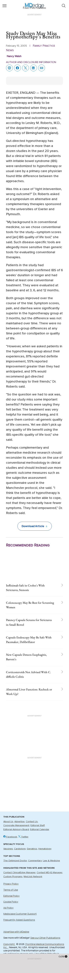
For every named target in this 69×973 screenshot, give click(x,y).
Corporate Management (16, 825)
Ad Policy (8, 907)
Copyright (9, 944)
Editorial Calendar (39, 829)
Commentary (35, 860)
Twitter (24, 837)
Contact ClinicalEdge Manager (19, 872)
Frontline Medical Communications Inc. (33, 945)
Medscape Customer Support (20, 913)
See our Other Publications (45, 937)
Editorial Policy (11, 895)
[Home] (34, 3)
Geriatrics (32, 849)
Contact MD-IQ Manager (49, 872)
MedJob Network (33, 876)
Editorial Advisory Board (16, 829)
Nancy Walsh (14, 56)
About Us (8, 821)
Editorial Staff (37, 825)
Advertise (19, 821)
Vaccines (8, 849)
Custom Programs (12, 876)
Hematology (44, 849)
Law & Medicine (51, 860)
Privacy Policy (11, 883)
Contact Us (32, 821)
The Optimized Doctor (15, 860)
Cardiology (20, 849)
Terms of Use (10, 889)
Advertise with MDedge (16, 931)
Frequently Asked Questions (19, 919)
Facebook (11, 837)
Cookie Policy (10, 901)
